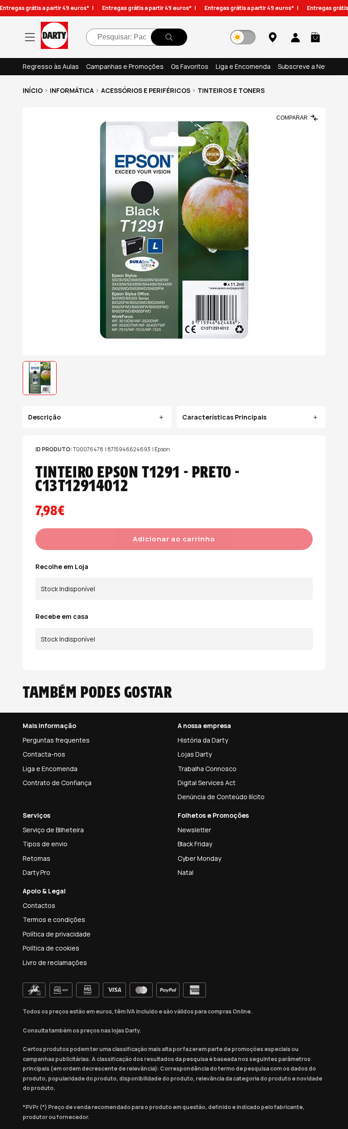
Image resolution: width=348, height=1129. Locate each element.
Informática (72, 90)
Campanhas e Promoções (125, 66)
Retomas (36, 858)
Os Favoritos (189, 66)
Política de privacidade (57, 934)
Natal (185, 872)
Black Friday (195, 844)
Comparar (292, 118)
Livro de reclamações (55, 962)
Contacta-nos (44, 754)
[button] (315, 37)
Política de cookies (51, 948)
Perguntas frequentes (56, 740)
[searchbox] (136, 37)
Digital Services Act (207, 782)
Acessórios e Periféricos (145, 90)
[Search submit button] (169, 37)
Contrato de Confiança (57, 782)
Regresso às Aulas (51, 66)
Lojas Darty (195, 754)
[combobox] (136, 37)
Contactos (39, 905)
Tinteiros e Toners (231, 90)
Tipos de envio (45, 844)
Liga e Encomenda (243, 66)
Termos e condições (54, 919)
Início (33, 90)
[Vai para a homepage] (54, 37)
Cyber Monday (199, 858)
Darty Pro (36, 872)
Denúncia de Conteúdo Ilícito (221, 796)
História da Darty (203, 740)
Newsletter (194, 829)
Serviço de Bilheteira (53, 829)
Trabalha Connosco (207, 768)
